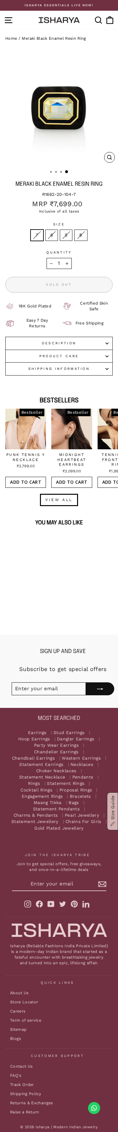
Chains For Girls (83, 821)
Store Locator (24, 1002)
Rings (34, 783)
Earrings (37, 732)
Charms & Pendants (36, 815)
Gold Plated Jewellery (58, 828)
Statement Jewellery (35, 821)
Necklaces (81, 764)
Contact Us (21, 1066)
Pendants (82, 777)
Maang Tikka (48, 802)
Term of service (25, 1020)
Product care (59, 356)
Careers (17, 1011)
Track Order (22, 1084)
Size (59, 224)
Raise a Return (24, 1112)
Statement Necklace (42, 777)
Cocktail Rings (36, 790)
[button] (112, 811)
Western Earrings (81, 758)
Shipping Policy (25, 1093)
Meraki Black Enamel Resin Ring (54, 38)
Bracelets (80, 796)
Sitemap (18, 1029)
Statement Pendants (56, 809)
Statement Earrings (41, 764)
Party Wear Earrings (56, 745)
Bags (74, 802)
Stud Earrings (69, 732)
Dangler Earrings (75, 739)
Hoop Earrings (34, 739)
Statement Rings (65, 783)
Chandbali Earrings (33, 758)
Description (59, 343)
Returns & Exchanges (31, 1102)
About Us (19, 992)
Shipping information (59, 369)
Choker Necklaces (56, 770)
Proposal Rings (75, 790)
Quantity (59, 252)
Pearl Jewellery (82, 815)
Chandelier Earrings (56, 752)
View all (59, 500)
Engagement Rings (42, 796)
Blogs (15, 1038)
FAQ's (16, 1075)
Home (11, 38)
